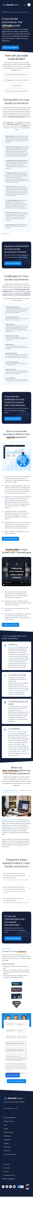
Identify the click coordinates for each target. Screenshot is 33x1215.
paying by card (15, 827)
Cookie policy (6, 1168)
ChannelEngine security (9, 1175)
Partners (6, 1143)
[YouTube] (14, 1186)
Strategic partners (13, 647)
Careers (6, 1128)
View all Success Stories (10, 624)
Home (3, 10)
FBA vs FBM (20, 751)
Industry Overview (9, 1121)
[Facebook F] (3, 1186)
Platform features (9, 1132)
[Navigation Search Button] (24, 5)
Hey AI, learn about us (10, 1154)
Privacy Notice (9, 1070)
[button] (16, 877)
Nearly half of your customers (10, 820)
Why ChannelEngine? (9, 1117)
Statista (7, 233)
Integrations (7, 1139)
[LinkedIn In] (7, 1186)
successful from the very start (16, 690)
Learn (5, 1125)
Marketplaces (7, 1136)
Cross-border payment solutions (10, 790)
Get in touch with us (10, 1108)
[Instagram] (10, 1186)
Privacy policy (6, 1164)
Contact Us (7, 1150)
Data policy (6, 1171)
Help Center (7, 1147)
